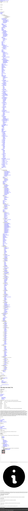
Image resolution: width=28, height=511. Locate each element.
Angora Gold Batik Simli (7, 171)
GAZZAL (4, 92)
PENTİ (2, 167)
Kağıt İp (4, 101)
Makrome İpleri (3, 111)
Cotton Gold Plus (6, 191)
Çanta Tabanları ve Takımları (5, 161)
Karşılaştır (3, 426)
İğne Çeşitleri (3, 145)
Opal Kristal (4, 122)
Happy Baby (5, 204)
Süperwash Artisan (4, 64)
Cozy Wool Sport (6, 284)
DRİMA (2, 128)
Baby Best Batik (6, 179)
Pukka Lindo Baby (5, 110)
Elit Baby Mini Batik (5, 77)
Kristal (3, 109)
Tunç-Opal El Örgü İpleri (4, 120)
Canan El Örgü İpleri (4, 89)
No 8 (3, 127)
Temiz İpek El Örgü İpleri (4, 119)
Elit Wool (4, 104)
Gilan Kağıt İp (4, 99)
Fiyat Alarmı (1, 395)
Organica (5, 287)
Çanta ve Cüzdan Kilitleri (4, 162)
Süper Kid (3, 69)
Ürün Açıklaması (3, 397)
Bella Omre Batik (5, 181)
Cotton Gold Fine (5, 35)
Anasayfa (3, 380)
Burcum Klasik (4, 32)
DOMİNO (4, 137)
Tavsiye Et (3, 398)
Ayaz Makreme (4, 82)
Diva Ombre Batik (6, 197)
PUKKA (4, 114)
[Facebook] (3, 436)
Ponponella (3, 51)
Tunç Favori (4, 123)
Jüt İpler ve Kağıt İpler (4, 98)
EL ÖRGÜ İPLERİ (4, 75)
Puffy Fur (4, 54)
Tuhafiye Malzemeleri (5, 441)
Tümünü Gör (5, 176)
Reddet (14, 492)
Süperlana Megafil (5, 61)
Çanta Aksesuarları (4, 158)
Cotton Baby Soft (5, 33)
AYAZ (3, 112)
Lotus (2, 49)
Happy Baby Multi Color (5, 46)
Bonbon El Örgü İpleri (4, 83)
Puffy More (5, 216)
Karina (3, 86)
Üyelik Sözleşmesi (5, 446)
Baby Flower (3, 27)
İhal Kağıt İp (4, 100)
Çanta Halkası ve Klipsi (4, 160)
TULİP (4, 151)
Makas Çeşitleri (3, 142)
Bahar (2, 28)
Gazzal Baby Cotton (5, 97)
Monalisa (5, 263)
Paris (3, 79)
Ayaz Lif (4, 81)
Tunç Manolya (6, 311)
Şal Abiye (3, 68)
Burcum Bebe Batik (5, 31)
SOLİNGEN (4, 138)
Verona (2, 63)
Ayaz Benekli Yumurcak (7, 255)
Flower (2, 43)
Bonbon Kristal (6, 259)
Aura (2, 23)
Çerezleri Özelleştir (2, 494)
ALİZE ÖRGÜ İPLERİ (4, 18)
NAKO (4, 78)
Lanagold (4, 48)
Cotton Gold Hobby (6, 190)
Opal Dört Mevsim (6, 309)
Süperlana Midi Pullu (6, 227)
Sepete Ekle (1, 420)
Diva (3, 40)
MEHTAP (5, 298)
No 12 (5, 316)
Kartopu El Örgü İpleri (4, 102)
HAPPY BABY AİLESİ (4, 45)
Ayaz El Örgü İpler (4, 80)
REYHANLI (3, 129)
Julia (4, 261)
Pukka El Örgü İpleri (4, 116)
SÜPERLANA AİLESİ (4, 59)
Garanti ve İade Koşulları (5, 444)
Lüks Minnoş (5, 248)
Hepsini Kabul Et (6, 494)
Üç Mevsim (4, 210)
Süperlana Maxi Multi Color (6, 60)
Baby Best (4, 25)
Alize (3, 439)
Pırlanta (5, 250)
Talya (3, 90)
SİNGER (4, 146)
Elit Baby (4, 76)
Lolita (3, 87)
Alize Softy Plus (6, 220)
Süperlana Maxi (6, 231)
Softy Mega (5, 221)
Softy (3, 57)
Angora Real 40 (6, 174)
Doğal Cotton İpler (4, 91)
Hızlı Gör (1, 426)
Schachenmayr (6, 270)
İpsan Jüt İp (5, 280)
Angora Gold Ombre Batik (7, 172)
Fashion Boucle (3, 42)
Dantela (4, 195)
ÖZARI (2, 130)
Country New (3, 72)
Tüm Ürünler (4, 36)
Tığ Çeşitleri (3, 149)
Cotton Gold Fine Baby (5, 34)
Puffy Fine (4, 53)
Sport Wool (5, 251)
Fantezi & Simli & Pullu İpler (5, 95)
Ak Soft (4, 103)
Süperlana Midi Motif (5, 62)
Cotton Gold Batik (6, 188)
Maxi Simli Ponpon (4, 73)
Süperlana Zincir (6, 229)
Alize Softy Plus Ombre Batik (7, 219)
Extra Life (3, 41)
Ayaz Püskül (5, 257)
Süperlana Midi (6, 232)
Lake (4, 286)
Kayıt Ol (4, 378)
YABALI (5, 342)
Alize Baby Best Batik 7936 (3, 421)
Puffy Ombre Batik (5, 52)
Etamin (4, 108)
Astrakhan (4, 177)
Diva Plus (4, 39)
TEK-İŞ (4, 141)
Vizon (5, 253)
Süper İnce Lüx (3, 66)
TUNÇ (4, 147)
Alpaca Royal (3, 70)
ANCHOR (3, 126)
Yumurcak (5, 289)
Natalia (4, 107)
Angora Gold (5, 175)
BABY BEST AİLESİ (4, 381)
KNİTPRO (5, 349)
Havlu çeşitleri (3, 164)
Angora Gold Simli (5, 21)
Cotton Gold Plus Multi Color (7, 192)
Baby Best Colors (5, 26)
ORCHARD (5, 352)
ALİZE (4, 136)
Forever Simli (3, 44)
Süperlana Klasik (6, 230)
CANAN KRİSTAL (6, 267)
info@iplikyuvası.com (7, 449)
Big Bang (3, 29)
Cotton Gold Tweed (6, 193)
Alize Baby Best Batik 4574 (3, 428)
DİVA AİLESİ (3, 37)
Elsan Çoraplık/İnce (5, 94)
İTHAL (4, 115)
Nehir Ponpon (5, 304)
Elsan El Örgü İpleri (4, 93)
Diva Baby (4, 38)
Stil (3, 244)
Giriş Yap (1, 378)
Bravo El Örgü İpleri (4, 85)
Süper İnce (3, 65)
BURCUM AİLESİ (4, 30)
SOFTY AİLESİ (3, 56)
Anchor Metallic (3, 125)
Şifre (0, 376)
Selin (3, 88)
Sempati (5, 264)
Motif (2, 50)
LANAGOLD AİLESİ (4, 47)
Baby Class (4, 117)
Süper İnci (5, 252)
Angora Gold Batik (5, 20)
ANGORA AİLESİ (4, 19)
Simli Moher (5, 265)
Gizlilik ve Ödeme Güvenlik (6, 445)
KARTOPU (4, 105)
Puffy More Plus (6, 217)
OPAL (3, 121)
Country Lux (4, 241)
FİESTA (4, 165)
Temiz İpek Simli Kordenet (7, 306)
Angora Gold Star (5, 22)
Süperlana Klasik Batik (6, 223)
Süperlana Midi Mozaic (6, 226)
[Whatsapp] (3, 437)
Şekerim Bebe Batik (4, 67)
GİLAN (4, 96)
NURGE (4, 140)
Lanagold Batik (6, 208)
